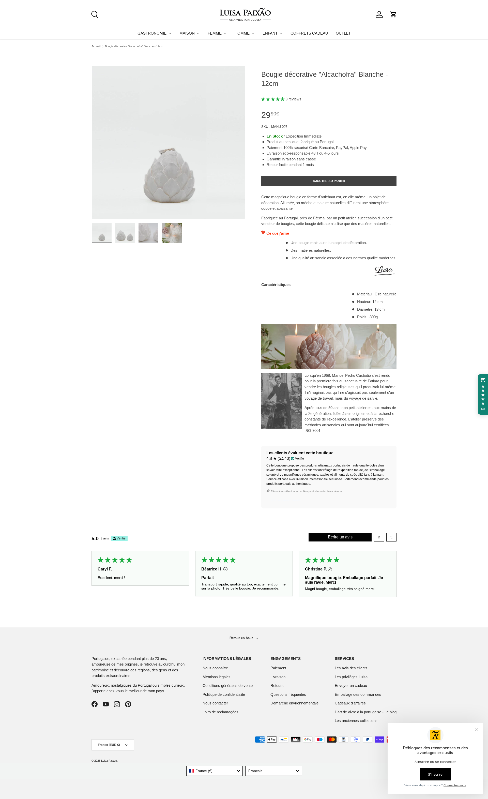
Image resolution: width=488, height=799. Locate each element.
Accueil (96, 46)
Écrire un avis (340, 537)
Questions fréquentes (288, 694)
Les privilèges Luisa (351, 677)
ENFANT (270, 33)
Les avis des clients (351, 668)
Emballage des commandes (358, 694)
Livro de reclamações (220, 712)
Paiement (278, 668)
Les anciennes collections (356, 720)
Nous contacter (215, 703)
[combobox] (214, 771)
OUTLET (343, 33)
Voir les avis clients (285, 500)
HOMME (242, 33)
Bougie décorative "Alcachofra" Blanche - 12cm (134, 46)
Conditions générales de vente (228, 685)
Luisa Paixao (109, 760)
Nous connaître (215, 668)
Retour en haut (242, 638)
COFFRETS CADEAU (309, 33)
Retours (277, 685)
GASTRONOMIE (152, 33)
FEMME (215, 33)
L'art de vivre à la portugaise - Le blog (365, 712)
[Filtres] (379, 537)
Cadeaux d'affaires (350, 703)
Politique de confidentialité (224, 694)
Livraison (277, 677)
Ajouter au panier (329, 181)
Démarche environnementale (294, 703)
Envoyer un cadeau (351, 685)
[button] (393, 14)
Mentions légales (217, 677)
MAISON (187, 33)
